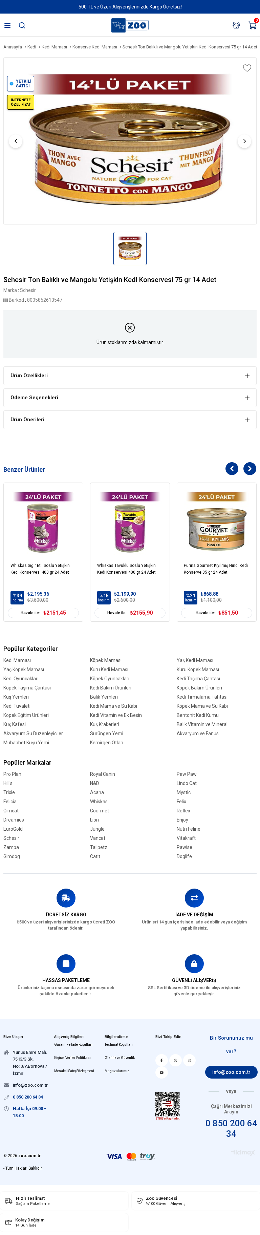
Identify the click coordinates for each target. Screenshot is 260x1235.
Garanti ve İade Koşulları (73, 1044)
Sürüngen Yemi (106, 733)
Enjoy (182, 820)
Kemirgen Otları (106, 742)
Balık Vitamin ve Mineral (202, 724)
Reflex (183, 810)
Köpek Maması (106, 660)
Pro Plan (12, 774)
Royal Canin (102, 774)
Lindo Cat (187, 783)
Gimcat (11, 810)
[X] (175, 1060)
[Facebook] (162, 1060)
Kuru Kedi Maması (109, 669)
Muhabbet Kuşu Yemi (26, 742)
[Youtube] (162, 1072)
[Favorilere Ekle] (246, 68)
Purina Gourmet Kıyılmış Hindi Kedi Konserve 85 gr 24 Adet (216, 569)
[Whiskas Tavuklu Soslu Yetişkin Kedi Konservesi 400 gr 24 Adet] (130, 522)
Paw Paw (187, 774)
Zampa (11, 847)
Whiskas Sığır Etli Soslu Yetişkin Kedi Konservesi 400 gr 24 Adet (40, 569)
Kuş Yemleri (16, 697)
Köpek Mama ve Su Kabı (202, 706)
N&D (94, 783)
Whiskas (99, 801)
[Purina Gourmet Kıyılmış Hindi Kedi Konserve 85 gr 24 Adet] (217, 522)
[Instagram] (189, 1060)
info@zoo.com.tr (231, 1072)
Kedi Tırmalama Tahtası (202, 697)
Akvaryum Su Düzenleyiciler (33, 733)
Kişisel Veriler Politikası (72, 1058)
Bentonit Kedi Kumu (198, 715)
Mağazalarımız (117, 1071)
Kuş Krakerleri (104, 724)
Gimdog (11, 856)
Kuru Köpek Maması (198, 669)
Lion (94, 820)
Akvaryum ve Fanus (198, 733)
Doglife (184, 856)
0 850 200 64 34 (231, 1128)
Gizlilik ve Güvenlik (120, 1058)
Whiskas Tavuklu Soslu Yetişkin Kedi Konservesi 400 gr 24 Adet (126, 569)
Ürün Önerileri (27, 420)
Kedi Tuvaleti (16, 706)
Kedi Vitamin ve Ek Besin (116, 715)
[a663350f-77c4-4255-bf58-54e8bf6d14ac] (167, 1106)
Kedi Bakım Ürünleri (110, 687)
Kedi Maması (17, 660)
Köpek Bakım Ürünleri (199, 687)
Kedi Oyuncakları (21, 678)
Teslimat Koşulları (119, 1044)
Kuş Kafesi (14, 724)
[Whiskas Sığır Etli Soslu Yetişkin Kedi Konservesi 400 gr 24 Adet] (43, 522)
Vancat (97, 838)
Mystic (184, 792)
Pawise (184, 847)
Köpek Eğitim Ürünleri (26, 715)
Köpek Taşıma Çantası (27, 687)
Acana (97, 792)
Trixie (9, 792)
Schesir (11, 838)
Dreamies (13, 820)
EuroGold (13, 829)
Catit (95, 856)
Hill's (8, 783)
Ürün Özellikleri (29, 375)
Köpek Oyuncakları (109, 678)
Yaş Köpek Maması (23, 669)
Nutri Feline (188, 829)
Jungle (97, 829)
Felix (181, 801)
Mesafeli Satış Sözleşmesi (74, 1071)
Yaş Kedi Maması (195, 660)
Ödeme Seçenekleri (34, 398)
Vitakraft (186, 838)
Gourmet (99, 810)
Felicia (10, 801)
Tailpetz (98, 847)
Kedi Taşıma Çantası (198, 678)
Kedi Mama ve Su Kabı (113, 706)
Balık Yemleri (104, 697)
